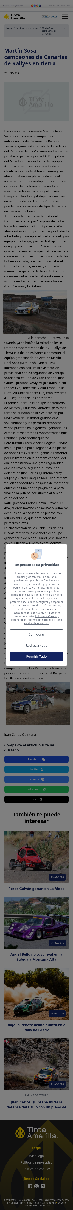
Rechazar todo (36, 645)
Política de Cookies (46, 616)
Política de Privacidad (36, 623)
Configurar (36, 634)
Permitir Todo (36, 656)
